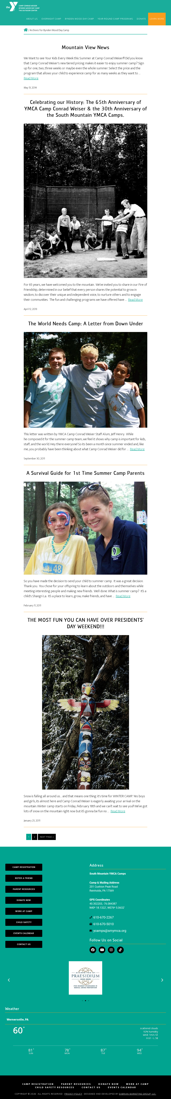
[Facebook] (93, 950)
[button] (9, 980)
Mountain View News (85, 47)
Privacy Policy (73, 1094)
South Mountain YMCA (23, 6)
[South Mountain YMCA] (26, 30)
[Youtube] (102, 950)
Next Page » (47, 837)
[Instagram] (111, 950)
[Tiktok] (120, 950)
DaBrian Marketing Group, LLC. (137, 1094)
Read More (31, 78)
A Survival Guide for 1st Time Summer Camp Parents (85, 473)
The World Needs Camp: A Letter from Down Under (85, 323)
